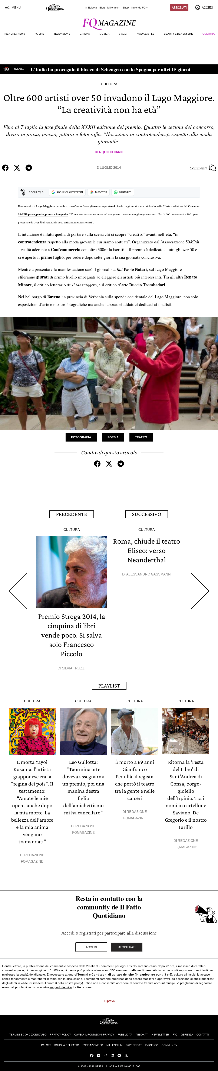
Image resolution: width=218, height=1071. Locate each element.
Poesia (113, 437)
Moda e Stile (145, 33)
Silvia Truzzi (73, 668)
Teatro (141, 437)
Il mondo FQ (138, 7)
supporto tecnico (61, 987)
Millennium (113, 7)
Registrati (127, 947)
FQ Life (39, 33)
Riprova (109, 1001)
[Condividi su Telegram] (29, 168)
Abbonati (179, 7)
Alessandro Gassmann (148, 574)
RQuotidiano (111, 152)
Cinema (85, 33)
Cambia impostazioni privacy (94, 1034)
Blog (102, 7)
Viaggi (123, 33)
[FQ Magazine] (109, 23)
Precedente (71, 514)
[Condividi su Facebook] (5, 168)
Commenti (198, 167)
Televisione (62, 33)
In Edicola (91, 7)
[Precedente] (18, 591)
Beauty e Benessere (178, 33)
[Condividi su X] (17, 168)
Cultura (208, 33)
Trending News (14, 33)
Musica (104, 33)
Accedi (91, 947)
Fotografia (81, 437)
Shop (126, 7)
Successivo (146, 514)
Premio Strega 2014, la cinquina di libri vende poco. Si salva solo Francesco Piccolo (71, 635)
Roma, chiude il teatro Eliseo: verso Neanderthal (146, 550)
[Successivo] (200, 591)
